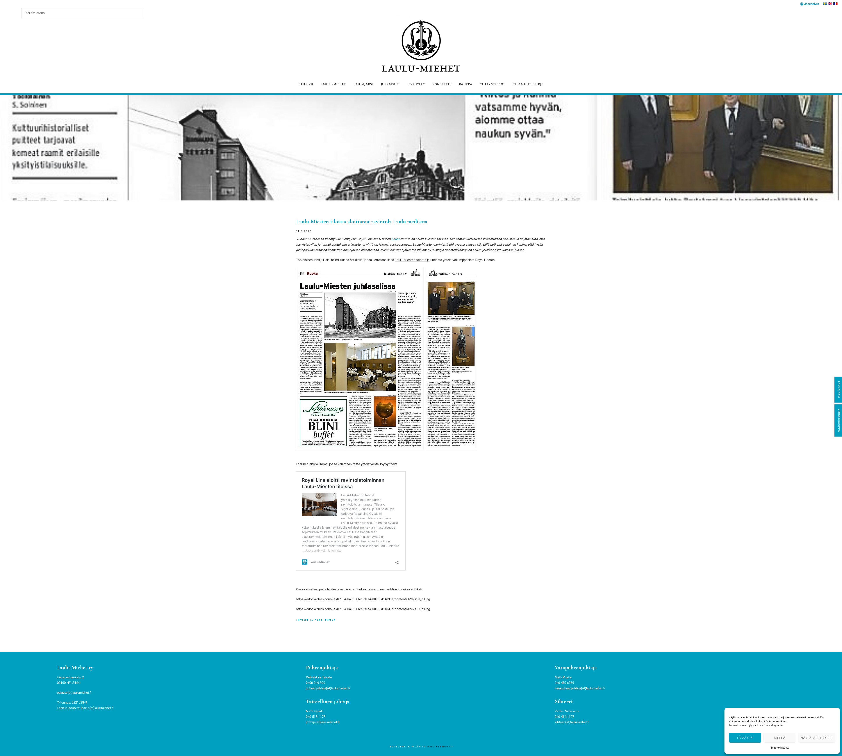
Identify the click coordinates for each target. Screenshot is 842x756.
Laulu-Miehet (421, 46)
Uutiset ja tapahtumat (315, 620)
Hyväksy (745, 738)
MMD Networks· (440, 746)
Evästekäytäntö (780, 747)
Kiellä (780, 738)
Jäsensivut (811, 4)
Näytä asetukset (817, 738)
